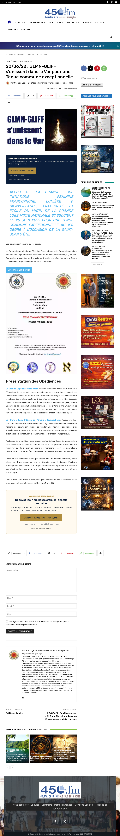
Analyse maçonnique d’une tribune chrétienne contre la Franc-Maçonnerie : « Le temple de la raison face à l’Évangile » (64, 755)
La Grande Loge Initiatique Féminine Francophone (33, 420)
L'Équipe (35, 804)
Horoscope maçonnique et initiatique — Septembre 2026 (41, 758)
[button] (110, 36)
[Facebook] (107, 2)
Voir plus (96, 264)
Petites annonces (63, 804)
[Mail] (23, 697)
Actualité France (62, 748)
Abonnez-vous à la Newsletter (96, 96)
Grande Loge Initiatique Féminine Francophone (37, 83)
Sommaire (47, 804)
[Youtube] (116, 2)
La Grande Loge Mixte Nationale (22, 389)
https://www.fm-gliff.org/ (32, 654)
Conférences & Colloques (36, 54)
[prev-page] (8, 767)
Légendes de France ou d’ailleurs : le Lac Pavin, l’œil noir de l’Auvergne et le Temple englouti (17, 757)
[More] (9, 103)
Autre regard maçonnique (98, 247)
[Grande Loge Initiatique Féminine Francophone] (8, 83)
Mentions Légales (83, 804)
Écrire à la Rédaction (92, 84)
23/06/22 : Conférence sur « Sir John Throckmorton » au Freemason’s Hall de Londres (61, 716)
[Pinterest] (97, 68)
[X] (112, 2)
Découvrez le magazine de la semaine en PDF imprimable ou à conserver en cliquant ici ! (60, 46)
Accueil (9, 54)
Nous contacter (21, 804)
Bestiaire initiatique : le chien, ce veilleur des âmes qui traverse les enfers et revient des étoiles (102, 255)
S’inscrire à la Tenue (19, 270)
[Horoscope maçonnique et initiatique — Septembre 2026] (41, 749)
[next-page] (12, 767)
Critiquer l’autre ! (15, 713)
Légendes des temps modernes (16, 750)
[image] (97, 121)
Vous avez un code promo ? (19, 180)
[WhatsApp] (104, 68)
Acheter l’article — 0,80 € (22, 171)
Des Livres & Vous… (100, 230)
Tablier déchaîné (38, 753)
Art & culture (19, 54)
